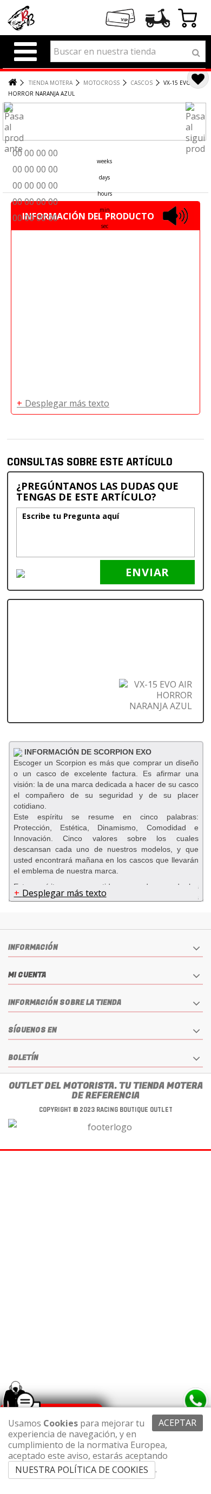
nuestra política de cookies (81, 1470)
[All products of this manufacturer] (19, 752)
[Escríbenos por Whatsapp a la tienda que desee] (195, 1401)
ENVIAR (147, 572)
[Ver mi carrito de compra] (188, 19)
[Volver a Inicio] (11, 83)
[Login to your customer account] (158, 18)
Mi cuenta (27, 975)
